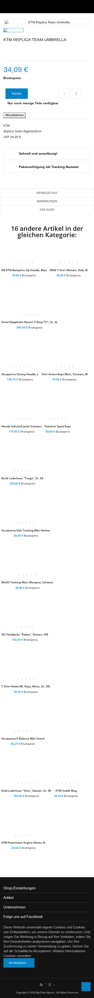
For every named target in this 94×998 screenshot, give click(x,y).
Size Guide (47, 210)
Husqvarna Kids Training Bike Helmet (25, 530)
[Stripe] (50, 984)
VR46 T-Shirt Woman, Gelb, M (69, 270)
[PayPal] (45, 984)
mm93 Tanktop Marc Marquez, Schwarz (27, 582)
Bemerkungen (47, 201)
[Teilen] (64, 93)
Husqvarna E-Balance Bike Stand (22, 738)
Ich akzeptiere (17, 962)
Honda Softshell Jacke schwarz (21, 426)
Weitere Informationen (69, 951)
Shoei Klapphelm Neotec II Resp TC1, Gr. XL (29, 322)
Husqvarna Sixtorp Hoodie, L (20, 374)
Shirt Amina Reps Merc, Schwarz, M (64, 374)
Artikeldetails (47, 193)
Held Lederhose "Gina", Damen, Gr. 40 (26, 791)
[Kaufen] (7, 281)
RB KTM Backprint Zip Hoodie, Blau (24, 270)
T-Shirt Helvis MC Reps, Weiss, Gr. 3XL (25, 686)
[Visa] (54, 984)
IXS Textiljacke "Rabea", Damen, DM (24, 634)
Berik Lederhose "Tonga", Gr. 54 (22, 478)
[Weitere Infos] (40, 281)
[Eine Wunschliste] (23, 281)
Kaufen (17, 93)
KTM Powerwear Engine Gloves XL (23, 843)
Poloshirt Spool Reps (57, 426)
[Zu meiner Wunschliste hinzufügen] (76, 93)
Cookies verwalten (17, 956)
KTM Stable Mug (66, 791)
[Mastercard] (41, 984)
